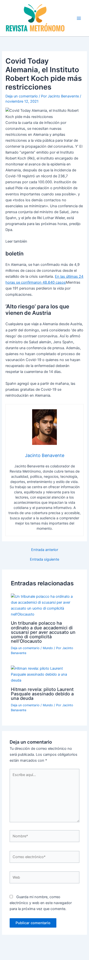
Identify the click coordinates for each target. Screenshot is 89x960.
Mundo (48, 648)
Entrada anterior (44, 550)
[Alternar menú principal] (79, 18)
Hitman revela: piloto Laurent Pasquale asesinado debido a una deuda (42, 693)
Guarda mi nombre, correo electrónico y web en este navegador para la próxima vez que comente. (41, 903)
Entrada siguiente (44, 559)
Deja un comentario (21, 96)
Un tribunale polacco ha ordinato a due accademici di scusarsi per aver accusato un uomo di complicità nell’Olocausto (43, 632)
